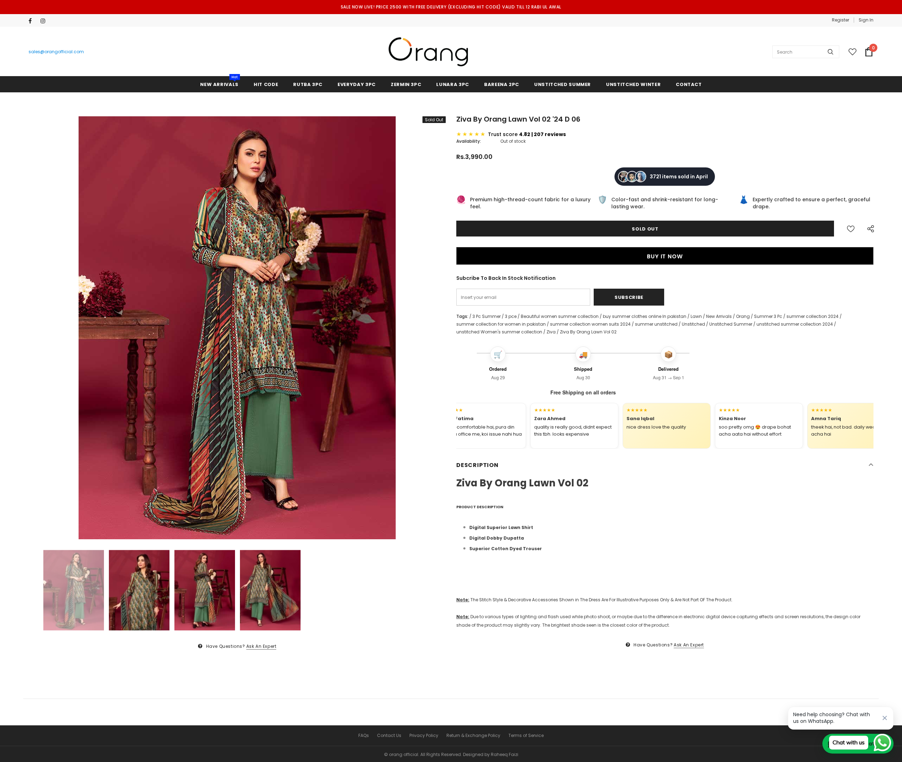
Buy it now (664, 256)
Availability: (468, 141)
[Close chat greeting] (885, 718)
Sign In (866, 20)
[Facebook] (33, 21)
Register (840, 20)
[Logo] (428, 51)
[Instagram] (45, 21)
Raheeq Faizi (504, 754)
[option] (237, 327)
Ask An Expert (261, 646)
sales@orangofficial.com (56, 52)
